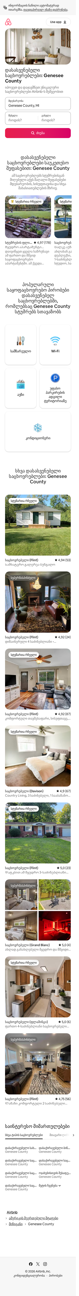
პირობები (55, 1275)
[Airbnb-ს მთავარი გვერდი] (8, 21)
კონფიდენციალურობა (29, 1275)
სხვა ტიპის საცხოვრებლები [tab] (24, 1135)
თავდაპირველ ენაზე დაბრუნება (45, 9)
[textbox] (21, 120)
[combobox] (37, 105)
